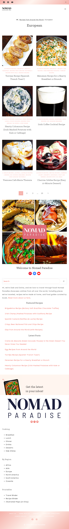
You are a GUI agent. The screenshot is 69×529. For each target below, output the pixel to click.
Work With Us (24, 513)
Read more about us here (19, 298)
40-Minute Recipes (10, 68)
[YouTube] (12, 2)
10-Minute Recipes (42, 173)
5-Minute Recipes (42, 119)
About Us (12, 513)
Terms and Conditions (51, 513)
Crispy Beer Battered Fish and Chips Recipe (24, 324)
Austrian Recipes (27, 173)
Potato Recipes (15, 121)
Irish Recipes (27, 119)
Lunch (7, 121)
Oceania (9, 481)
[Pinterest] (8, 2)
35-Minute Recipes (8, 119)
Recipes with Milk (12, 72)
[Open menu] (65, 9)
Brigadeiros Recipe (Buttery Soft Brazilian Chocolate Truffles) (32, 308)
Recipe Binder (12, 498)
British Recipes (55, 173)
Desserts (47, 175)
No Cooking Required (54, 121)
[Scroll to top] (64, 522)
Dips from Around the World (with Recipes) (23, 330)
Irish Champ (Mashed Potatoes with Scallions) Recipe (28, 314)
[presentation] (17, 51)
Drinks (51, 119)
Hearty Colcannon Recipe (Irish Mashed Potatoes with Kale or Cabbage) (17, 129)
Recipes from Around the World (21, 70)
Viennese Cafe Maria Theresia (17, 180)
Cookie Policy (20, 516)
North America (12, 475)
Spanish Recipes (24, 72)
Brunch (27, 68)
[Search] (63, 281)
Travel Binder (12, 495)
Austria (17, 173)
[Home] (17, 20)
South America (12, 478)
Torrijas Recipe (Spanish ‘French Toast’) (22, 355)
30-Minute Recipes (43, 68)
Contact (36, 513)
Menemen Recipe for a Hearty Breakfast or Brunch (27, 360)
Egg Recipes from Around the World (20, 349)
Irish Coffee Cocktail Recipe (51, 124)
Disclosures (49, 516)
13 (42, 193)
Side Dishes (24, 123)
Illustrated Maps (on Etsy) (17, 502)
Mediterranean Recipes (51, 70)
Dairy (41, 175)
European (6, 70)
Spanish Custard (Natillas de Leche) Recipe (23, 319)
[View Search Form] (66, 2)
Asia (7, 468)
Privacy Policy (35, 516)
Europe (9, 471)
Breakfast (20, 68)
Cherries (64, 173)
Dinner (9, 441)
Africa (8, 465)
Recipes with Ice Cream (54, 177)
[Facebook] (4, 2)
